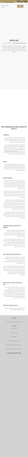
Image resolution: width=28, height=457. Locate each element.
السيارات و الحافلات (20, 6)
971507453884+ (13, 328)
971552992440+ (13, 332)
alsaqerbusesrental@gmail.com (14, 340)
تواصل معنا (14, 6)
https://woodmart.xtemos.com (19, 43)
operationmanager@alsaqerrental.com (13, 349)
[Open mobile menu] (1, 2)
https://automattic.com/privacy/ (10, 151)
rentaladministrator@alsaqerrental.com (13, 344)
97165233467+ (13, 336)
